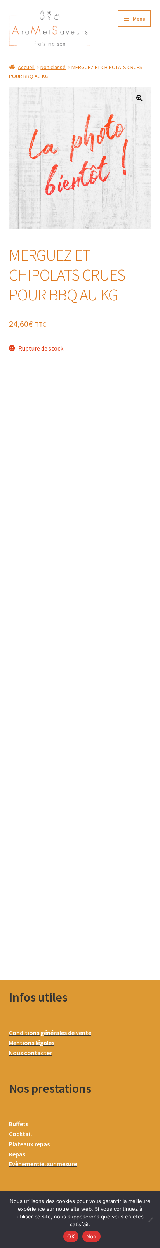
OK (71, 1236)
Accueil (26, 67)
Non (91, 1236)
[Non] (150, 1220)
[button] (139, 98)
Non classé (53, 67)
